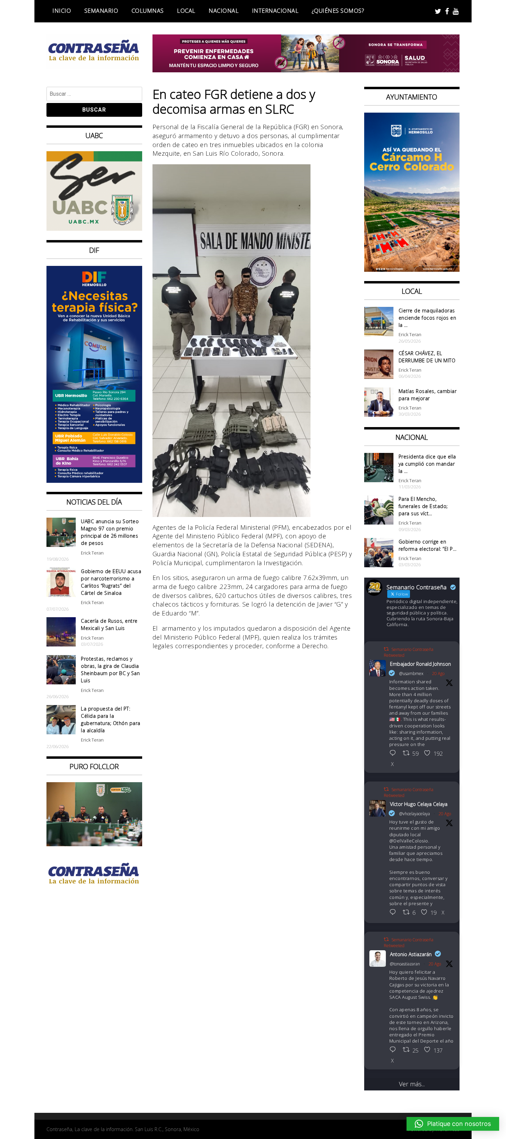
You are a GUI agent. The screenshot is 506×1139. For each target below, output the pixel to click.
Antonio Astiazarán (411, 954)
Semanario (101, 10)
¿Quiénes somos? (338, 10)
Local (186, 10)
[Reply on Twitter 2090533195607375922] (394, 913)
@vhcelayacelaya (414, 814)
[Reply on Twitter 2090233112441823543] (394, 1050)
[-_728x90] (306, 70)
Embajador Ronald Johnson (420, 664)
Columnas (147, 10)
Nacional (224, 10)
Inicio (61, 10)
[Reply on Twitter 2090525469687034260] (394, 753)
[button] (453, 1124)
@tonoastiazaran (405, 964)
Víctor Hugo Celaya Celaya (418, 804)
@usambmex (411, 673)
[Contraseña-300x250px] (94, 228)
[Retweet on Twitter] (386, 649)
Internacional (275, 10)
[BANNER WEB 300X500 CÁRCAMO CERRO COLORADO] (412, 269)
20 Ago (438, 673)
